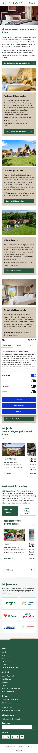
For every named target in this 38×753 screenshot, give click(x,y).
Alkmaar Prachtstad (8, 676)
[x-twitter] (17, 737)
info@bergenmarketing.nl (12, 710)
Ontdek (4, 655)
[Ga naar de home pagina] (16, 3)
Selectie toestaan (19, 405)
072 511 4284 (8, 707)
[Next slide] (8, 438)
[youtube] (22, 737)
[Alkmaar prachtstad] (27, 627)
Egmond (4, 685)
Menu (31, 3)
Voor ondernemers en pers (10, 667)
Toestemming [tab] (7, 345)
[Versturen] (34, 727)
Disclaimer (21, 746)
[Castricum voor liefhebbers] (10, 627)
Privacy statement (10, 746)
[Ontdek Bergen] (10, 603)
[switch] (33, 380)
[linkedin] (13, 737)
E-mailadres (6, 723)
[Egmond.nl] (27, 615)
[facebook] (4, 737)
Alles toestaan (19, 399)
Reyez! (20, 750)
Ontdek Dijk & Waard (8, 691)
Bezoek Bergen (6, 679)
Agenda (4, 652)
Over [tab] (31, 345)
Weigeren (19, 411)
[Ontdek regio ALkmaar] (10, 615)
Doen (3, 658)
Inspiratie (5, 664)
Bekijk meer (9, 570)
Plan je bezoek (6, 661)
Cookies (30, 746)
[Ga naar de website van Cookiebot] (28, 340)
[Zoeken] (4, 3)
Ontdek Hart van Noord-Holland (11, 688)
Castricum (5, 682)
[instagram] (8, 737)
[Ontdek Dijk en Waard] (27, 603)
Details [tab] (19, 345)
